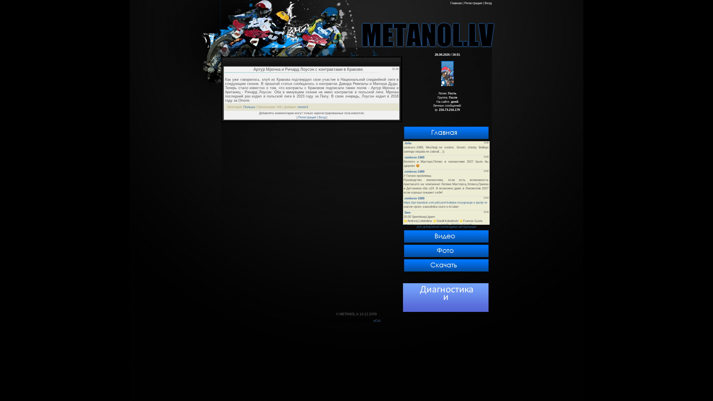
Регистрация (307, 117)
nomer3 (303, 107)
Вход (322, 117)
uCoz (377, 320)
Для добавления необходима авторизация (446, 226)
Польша (249, 107)
